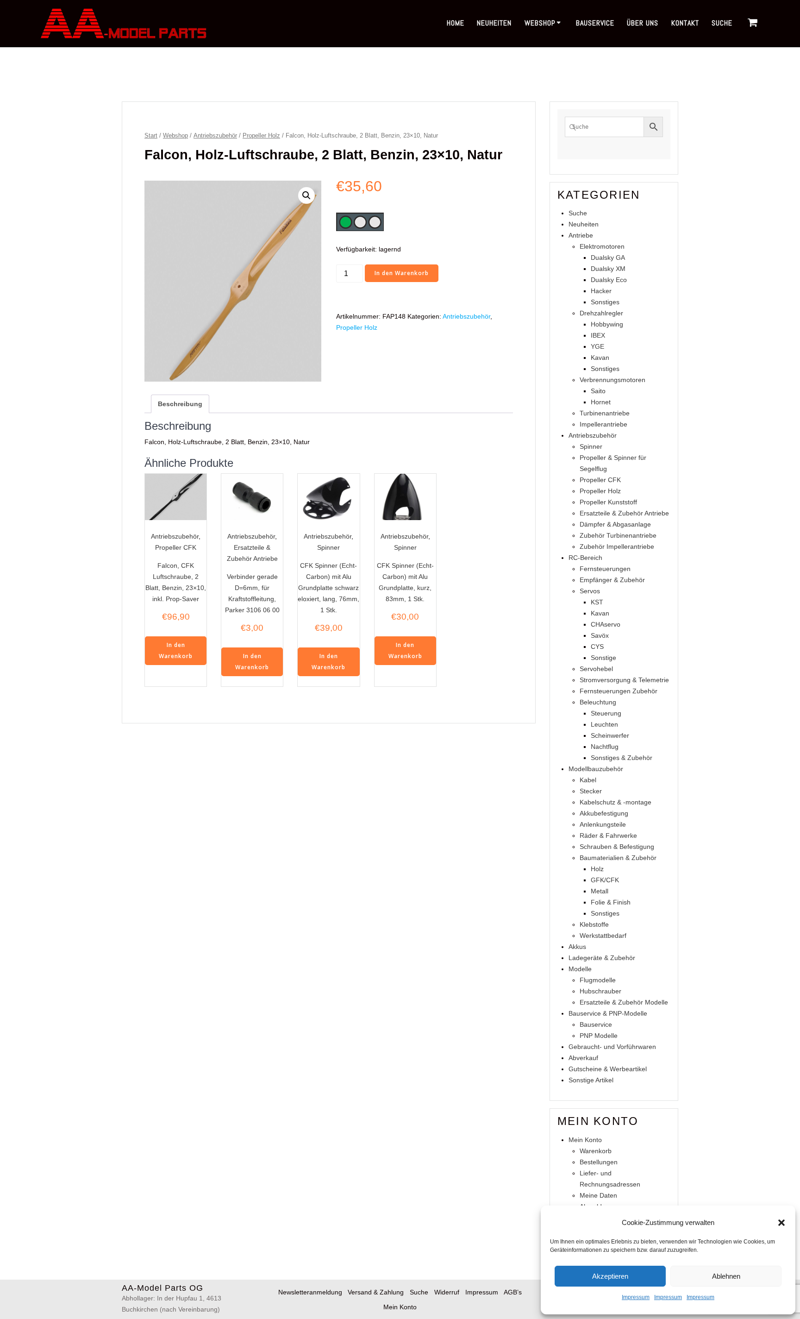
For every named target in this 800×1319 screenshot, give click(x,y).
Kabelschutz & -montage (615, 802)
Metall (599, 891)
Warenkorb (596, 1151)
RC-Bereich (585, 557)
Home (455, 23)
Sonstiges (605, 302)
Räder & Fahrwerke (608, 835)
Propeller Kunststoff (608, 502)
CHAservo (605, 624)
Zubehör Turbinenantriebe (618, 535)
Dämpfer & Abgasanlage (615, 524)
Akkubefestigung (604, 813)
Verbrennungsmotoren (612, 379)
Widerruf (446, 1292)
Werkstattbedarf (603, 935)
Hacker (601, 291)
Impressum (636, 1297)
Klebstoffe (594, 924)
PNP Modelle (599, 1035)
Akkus (577, 946)
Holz (597, 869)
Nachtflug (605, 746)
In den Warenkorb (402, 273)
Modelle (580, 969)
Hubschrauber (600, 991)
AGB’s (513, 1292)
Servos (590, 591)
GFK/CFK (605, 880)
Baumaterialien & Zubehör (618, 857)
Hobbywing (607, 324)
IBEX (598, 335)
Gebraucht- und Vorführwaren (612, 1046)
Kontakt (685, 23)
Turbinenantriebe (605, 413)
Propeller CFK (175, 547)
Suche (722, 23)
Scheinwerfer (610, 735)
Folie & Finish (611, 902)
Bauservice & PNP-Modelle (608, 1013)
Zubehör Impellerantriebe (617, 546)
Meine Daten (598, 1195)
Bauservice (595, 23)
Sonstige (603, 657)
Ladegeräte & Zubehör (602, 957)
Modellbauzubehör (596, 769)
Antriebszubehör (215, 135)
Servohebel (596, 668)
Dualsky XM (608, 268)
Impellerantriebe (603, 424)
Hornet (601, 402)
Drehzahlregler (601, 313)
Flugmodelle (598, 980)
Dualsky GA (608, 257)
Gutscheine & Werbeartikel (608, 1069)
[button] (781, 1222)
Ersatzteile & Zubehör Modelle (624, 1002)
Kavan (600, 357)
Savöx (600, 635)
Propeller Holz (261, 135)
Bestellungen (599, 1162)
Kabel (588, 780)
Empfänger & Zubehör (612, 580)
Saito (598, 391)
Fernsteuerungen (605, 568)
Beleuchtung (598, 702)
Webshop (540, 23)
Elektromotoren (602, 246)
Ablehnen (726, 1276)
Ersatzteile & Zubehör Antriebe (624, 513)
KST (597, 602)
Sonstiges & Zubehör (621, 757)
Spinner (328, 547)
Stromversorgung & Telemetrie (624, 680)
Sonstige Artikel (591, 1080)
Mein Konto (585, 1139)
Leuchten (604, 724)
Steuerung (606, 713)
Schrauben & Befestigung (617, 846)
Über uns (642, 23)
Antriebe (581, 235)
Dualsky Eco (609, 279)
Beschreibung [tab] (180, 404)
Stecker (591, 791)
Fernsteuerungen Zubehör (618, 691)
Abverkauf (583, 1057)
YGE (597, 346)
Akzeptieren (610, 1276)
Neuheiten (494, 23)
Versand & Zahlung (376, 1292)
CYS (597, 646)
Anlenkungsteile (603, 824)
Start (150, 135)
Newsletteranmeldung (310, 1292)
